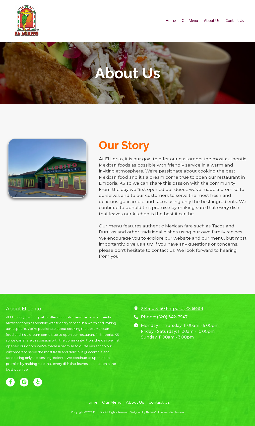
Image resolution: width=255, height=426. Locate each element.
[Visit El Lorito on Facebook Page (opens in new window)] (10, 382)
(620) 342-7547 (172, 316)
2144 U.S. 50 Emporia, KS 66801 (172, 308)
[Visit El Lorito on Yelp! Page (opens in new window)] (37, 382)
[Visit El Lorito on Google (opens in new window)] (24, 382)
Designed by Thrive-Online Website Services (157, 412)
